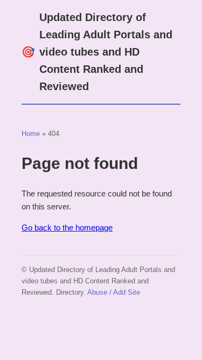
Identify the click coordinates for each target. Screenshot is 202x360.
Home (31, 134)
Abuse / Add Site (113, 292)
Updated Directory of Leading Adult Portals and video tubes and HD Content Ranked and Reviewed (97, 51)
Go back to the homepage (67, 227)
